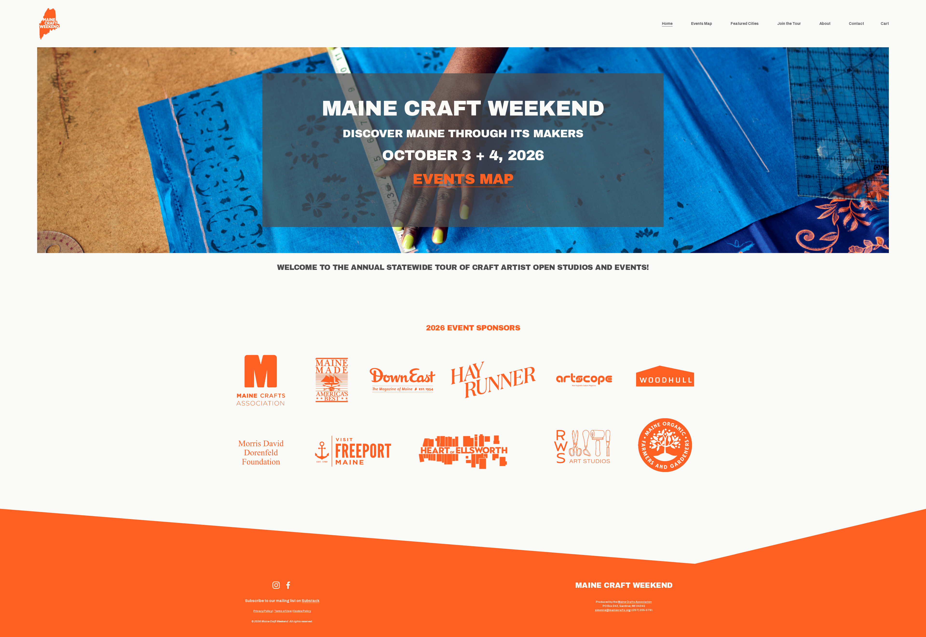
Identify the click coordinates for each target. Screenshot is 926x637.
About (825, 23)
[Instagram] (276, 585)
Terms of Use (282, 611)
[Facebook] (288, 585)
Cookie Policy (302, 611)
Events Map (701, 23)
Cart (885, 23)
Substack (311, 601)
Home (667, 23)
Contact (856, 23)
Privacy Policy (262, 611)
